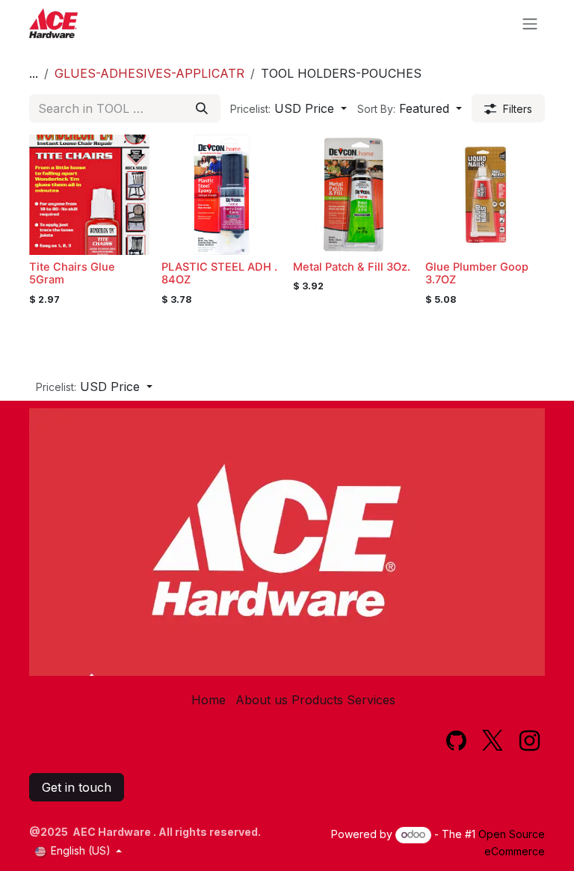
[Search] (201, 108)
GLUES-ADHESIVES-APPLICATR (149, 73)
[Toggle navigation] (530, 23)
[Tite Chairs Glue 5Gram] (89, 195)
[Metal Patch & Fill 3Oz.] (353, 195)
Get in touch (76, 787)
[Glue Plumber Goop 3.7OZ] (485, 195)
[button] (288, 108)
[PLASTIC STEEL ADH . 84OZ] (221, 195)
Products (317, 699)
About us (261, 699)
